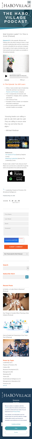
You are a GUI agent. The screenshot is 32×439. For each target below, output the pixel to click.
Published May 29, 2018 (9, 195)
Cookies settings (16, 424)
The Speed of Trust (10, 154)
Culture (6, 367)
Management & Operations (11, 381)
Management (8, 372)
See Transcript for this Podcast (13, 254)
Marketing (7, 374)
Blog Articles (16, 402)
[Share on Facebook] (9, 201)
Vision (6, 376)
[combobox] (15, 268)
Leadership (9, 190)
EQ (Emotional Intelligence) (12, 379)
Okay (16, 428)
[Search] (28, 268)
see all (5, 385)
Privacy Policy (16, 411)
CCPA (6, 407)
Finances (7, 383)
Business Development (10, 369)
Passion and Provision (12, 92)
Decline (16, 432)
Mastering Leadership (11, 158)
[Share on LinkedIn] (16, 201)
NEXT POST (15, 202)
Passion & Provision (18, 190)
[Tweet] (13, 201)
